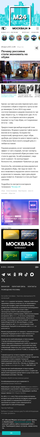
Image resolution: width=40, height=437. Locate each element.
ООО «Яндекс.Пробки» (18, 393)
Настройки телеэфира (8, 296)
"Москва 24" (16, 187)
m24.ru (7, 301)
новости (30, 191)
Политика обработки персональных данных (15, 378)
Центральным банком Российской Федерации (19, 390)
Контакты (32, 286)
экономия (4, 193)
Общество (20, 47)
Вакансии (5, 286)
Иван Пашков (22, 191)
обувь (3, 191)
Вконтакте (9, 274)
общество (12, 193)
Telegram (3, 274)
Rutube (20, 274)
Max (32, 274)
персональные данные (22, 422)
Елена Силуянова (11, 191)
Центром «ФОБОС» (32, 387)
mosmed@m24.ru (15, 365)
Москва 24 (20, 28)
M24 (12, 267)
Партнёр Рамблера (7, 408)
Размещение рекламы (10, 290)
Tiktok (26, 274)
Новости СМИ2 (6, 228)
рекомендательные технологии (11, 383)
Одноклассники (15, 274)
